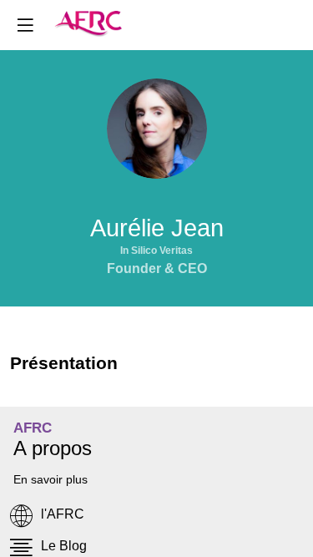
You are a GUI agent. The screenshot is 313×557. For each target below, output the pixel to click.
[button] (25, 25)
